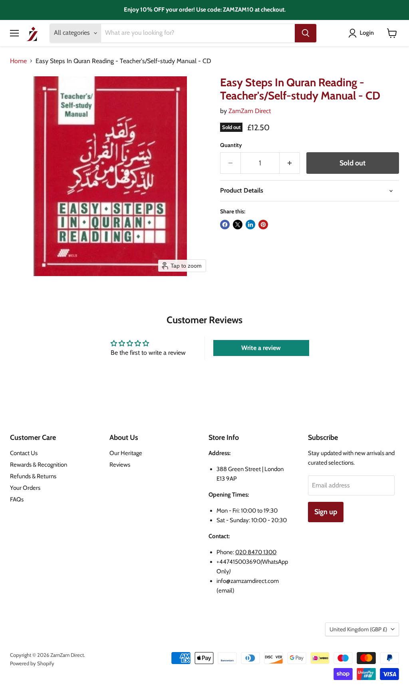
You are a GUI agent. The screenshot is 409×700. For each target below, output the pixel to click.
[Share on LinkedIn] (250, 224)
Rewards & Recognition (38, 464)
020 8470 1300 (255, 552)
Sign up (325, 511)
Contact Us (24, 453)
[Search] (305, 33)
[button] (362, 33)
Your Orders (25, 487)
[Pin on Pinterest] (263, 224)
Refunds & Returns (33, 476)
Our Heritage (125, 453)
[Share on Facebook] (225, 224)
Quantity (231, 145)
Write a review (261, 348)
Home (18, 61)
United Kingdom (358, 629)
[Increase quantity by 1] (290, 163)
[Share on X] (237, 224)
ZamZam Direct (249, 111)
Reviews (119, 464)
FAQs (17, 499)
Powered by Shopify (32, 663)
